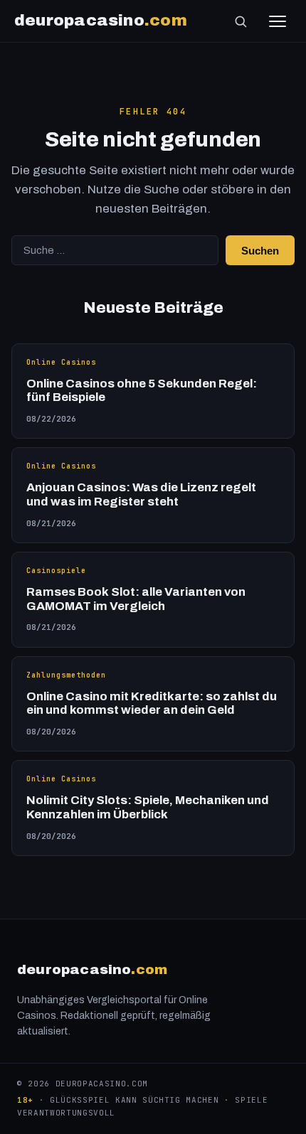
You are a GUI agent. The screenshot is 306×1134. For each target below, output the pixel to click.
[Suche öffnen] (240, 21)
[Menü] (277, 21)
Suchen (260, 251)
